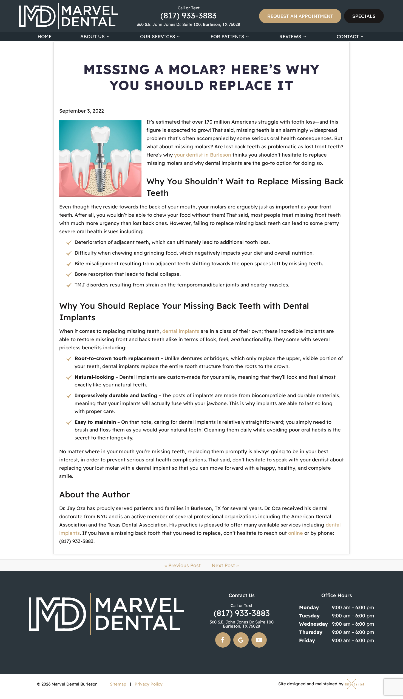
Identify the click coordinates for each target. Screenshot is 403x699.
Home (45, 36)
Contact (348, 36)
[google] (241, 640)
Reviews (290, 36)
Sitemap (118, 684)
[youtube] (259, 640)
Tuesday (309, 615)
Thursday (310, 632)
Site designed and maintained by (311, 684)
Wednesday (313, 624)
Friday (307, 640)
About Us (92, 36)
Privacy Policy (149, 684)
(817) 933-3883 (188, 13)
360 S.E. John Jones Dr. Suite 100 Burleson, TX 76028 (242, 624)
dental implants (180, 331)
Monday (309, 607)
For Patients (227, 36)
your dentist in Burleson (202, 155)
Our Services (157, 36)
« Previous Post (182, 565)
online (295, 533)
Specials (364, 16)
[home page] (68, 16)
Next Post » (225, 565)
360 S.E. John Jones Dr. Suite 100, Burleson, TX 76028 (188, 24)
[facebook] (223, 640)
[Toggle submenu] (108, 36)
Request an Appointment (300, 16)
